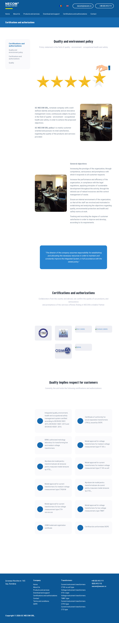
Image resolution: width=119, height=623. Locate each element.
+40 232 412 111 (106, 6)
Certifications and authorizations (75, 14)
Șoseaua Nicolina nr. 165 (15, 581)
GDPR (35, 604)
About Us (16, 14)
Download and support (51, 14)
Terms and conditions (41, 601)
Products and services (31, 14)
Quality (11, 63)
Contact (93, 14)
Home (7, 14)
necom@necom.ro (84, 6)
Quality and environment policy (16, 51)
